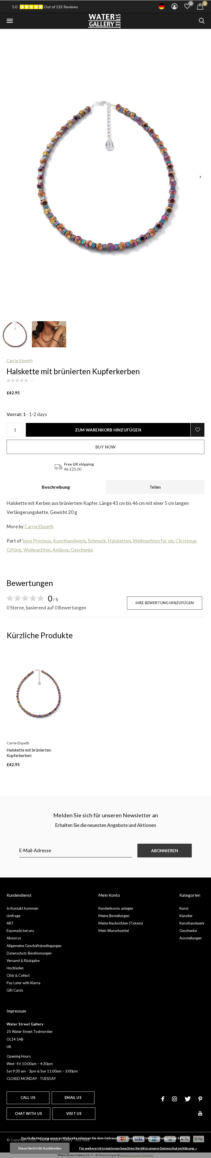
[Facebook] (162, 1099)
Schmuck (97, 541)
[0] (200, 6)
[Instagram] (174, 1099)
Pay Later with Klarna (23, 983)
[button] (11, 21)
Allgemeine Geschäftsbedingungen (34, 946)
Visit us (74, 1113)
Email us (73, 1097)
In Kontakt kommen (22, 908)
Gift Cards (15, 990)
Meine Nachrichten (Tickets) (120, 923)
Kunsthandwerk (69, 541)
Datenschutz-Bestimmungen (29, 953)
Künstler (186, 916)
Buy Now (105, 446)
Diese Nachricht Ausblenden (39, 1148)
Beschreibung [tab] (56, 486)
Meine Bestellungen (113, 916)
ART (10, 923)
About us (14, 938)
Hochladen (15, 968)
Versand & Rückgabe (23, 960)
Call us (28, 1097)
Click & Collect (18, 975)
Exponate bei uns (20, 930)
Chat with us (28, 1113)
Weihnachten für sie (153, 541)
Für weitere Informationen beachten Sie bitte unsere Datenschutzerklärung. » (138, 1148)
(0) (31, 380)
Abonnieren (164, 850)
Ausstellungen (190, 938)
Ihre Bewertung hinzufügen (164, 603)
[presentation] (200, 177)
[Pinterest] (200, 1099)
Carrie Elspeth (20, 360)
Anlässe (60, 550)
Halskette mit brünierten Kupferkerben (29, 752)
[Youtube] (200, 1113)
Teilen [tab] (155, 486)
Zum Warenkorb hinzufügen (108, 429)
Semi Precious (36, 541)
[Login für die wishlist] (197, 430)
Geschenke (82, 550)
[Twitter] (188, 1099)
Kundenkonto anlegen (115, 908)
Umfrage (13, 916)
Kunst (183, 908)
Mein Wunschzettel (113, 930)
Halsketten (119, 541)
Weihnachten (37, 550)
